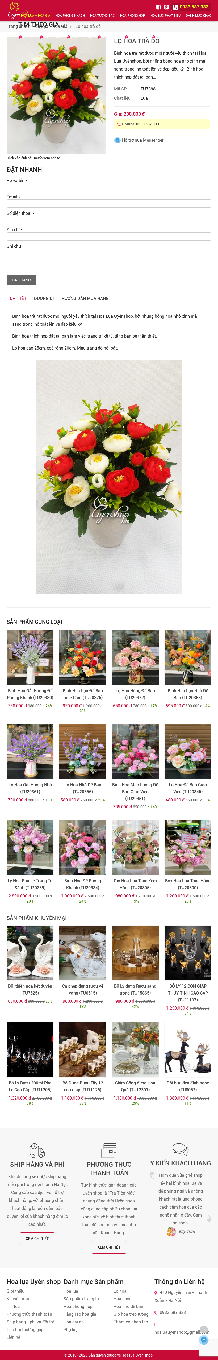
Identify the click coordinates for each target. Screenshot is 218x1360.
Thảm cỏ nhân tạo (131, 1321)
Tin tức (13, 1306)
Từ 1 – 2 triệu (111, 37)
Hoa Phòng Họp (132, 16)
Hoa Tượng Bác (102, 16)
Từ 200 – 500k (53, 37)
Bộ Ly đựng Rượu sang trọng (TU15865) (135, 990)
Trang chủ (16, 26)
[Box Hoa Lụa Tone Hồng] (187, 847)
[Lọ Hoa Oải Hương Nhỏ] (30, 751)
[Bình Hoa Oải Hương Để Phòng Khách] (30, 657)
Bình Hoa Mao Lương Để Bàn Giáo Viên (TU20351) (135, 791)
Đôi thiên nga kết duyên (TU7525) (30, 990)
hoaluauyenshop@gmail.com (181, 1332)
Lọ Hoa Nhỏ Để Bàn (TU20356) (82, 788)
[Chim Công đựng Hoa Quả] (135, 1050)
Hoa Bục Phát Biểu (165, 16)
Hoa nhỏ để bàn (128, 1306)
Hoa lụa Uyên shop (137, 1355)
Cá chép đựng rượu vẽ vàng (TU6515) (82, 990)
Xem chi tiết (37, 1239)
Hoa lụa (71, 1291)
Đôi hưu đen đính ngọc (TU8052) (188, 1086)
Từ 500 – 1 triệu (82, 37)
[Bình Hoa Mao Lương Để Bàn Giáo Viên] (135, 751)
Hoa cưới (122, 1298)
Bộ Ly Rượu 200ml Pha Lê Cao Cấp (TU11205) (30, 1086)
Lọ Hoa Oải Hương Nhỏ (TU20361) (30, 788)
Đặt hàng (21, 280)
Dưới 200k (29, 37)
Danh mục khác (198, 16)
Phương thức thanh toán (29, 1314)
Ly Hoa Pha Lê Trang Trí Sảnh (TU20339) (30, 884)
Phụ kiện (72, 1329)
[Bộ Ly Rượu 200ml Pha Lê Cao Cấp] (30, 1050)
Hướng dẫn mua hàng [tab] (85, 298)
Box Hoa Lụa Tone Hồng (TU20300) (188, 884)
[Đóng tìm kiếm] (212, 10)
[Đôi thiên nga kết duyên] (30, 953)
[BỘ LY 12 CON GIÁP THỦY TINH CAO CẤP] (187, 953)
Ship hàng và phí (37, 1164)
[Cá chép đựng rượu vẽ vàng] (82, 953)
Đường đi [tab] (44, 298)
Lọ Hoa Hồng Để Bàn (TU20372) (135, 694)
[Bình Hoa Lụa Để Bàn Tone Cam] (82, 657)
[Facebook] (159, 6)
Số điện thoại (20, 213)
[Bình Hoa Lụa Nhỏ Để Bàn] (187, 657)
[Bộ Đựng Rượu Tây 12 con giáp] (82, 1050)
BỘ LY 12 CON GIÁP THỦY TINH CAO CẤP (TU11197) (188, 993)
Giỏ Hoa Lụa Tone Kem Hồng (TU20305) (135, 884)
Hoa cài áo (74, 1321)
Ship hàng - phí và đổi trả (30, 1321)
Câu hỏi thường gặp (25, 1329)
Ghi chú (14, 246)
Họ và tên (17, 180)
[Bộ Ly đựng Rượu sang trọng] (135, 953)
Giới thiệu (15, 1291)
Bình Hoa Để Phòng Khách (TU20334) (82, 884)
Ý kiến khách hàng (180, 1163)
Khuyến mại (18, 1298)
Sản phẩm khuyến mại (37, 918)
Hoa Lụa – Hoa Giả (35, 16)
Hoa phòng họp (78, 1306)
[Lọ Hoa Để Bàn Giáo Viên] (187, 751)
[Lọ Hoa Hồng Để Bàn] (135, 657)
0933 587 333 (147, 124)
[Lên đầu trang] (204, 1329)
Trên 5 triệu (164, 37)
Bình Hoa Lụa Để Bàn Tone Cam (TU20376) (83, 694)
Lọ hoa (120, 1291)
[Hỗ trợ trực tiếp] (203, 1339)
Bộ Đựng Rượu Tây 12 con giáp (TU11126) (82, 1086)
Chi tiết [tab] (18, 298)
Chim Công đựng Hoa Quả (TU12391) (135, 1086)
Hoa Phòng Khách (70, 16)
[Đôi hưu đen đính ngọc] (187, 1050)
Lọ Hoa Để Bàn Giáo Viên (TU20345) (188, 788)
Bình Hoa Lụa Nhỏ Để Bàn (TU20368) (188, 694)
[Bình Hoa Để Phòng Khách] (82, 847)
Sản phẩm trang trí (81, 1298)
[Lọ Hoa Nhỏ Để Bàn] (82, 751)
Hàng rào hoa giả (80, 1314)
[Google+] (167, 6)
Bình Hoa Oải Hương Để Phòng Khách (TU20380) (30, 694)
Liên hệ (13, 1337)
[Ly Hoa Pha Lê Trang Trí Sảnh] (30, 847)
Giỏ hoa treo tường (131, 1314)
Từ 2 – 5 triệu (138, 37)
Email (13, 196)
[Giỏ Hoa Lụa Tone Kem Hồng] (135, 847)
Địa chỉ (15, 229)
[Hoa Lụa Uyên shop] (18, 10)
